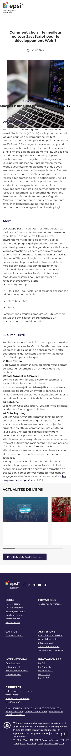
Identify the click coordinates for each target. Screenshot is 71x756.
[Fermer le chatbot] (64, 636)
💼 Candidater (12, 696)
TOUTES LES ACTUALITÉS (24, 557)
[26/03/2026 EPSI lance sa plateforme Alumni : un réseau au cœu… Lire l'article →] (25, 521)
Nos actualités (13, 622)
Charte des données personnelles (49, 706)
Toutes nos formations (50, 604)
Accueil (27, 101)
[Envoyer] (64, 722)
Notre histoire (13, 604)
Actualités (40, 101)
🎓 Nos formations (14, 691)
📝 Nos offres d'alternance (40, 691)
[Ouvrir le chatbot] (63, 733)
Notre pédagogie (14, 607)
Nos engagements (15, 611)
